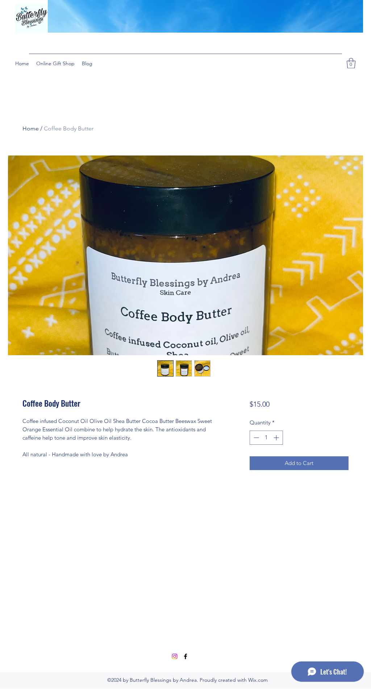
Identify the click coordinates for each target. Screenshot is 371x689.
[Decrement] (255, 437)
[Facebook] (185, 656)
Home (30, 128)
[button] (351, 63)
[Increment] (277, 437)
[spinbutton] (266, 437)
